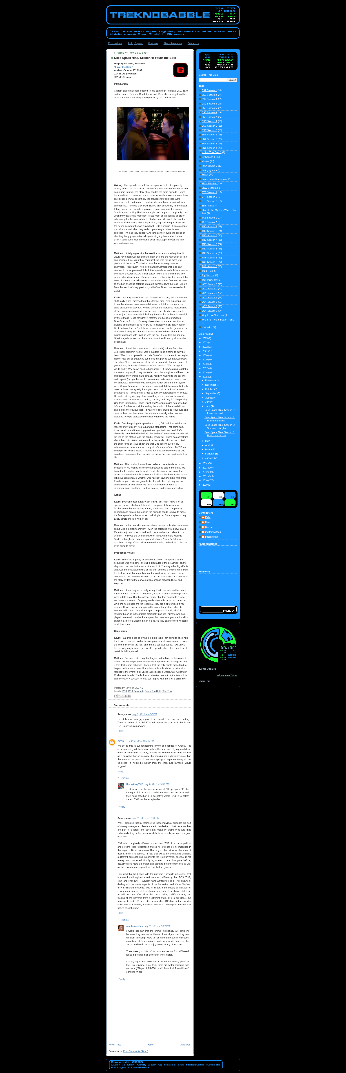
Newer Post (115, 1045)
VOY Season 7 (209, 311)
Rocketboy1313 (134, 784)
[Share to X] (122, 696)
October (209, 389)
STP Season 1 (209, 192)
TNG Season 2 (209, 231)
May (207, 441)
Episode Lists (115, 43)
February (210, 454)
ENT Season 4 (209, 148)
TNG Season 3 (209, 235)
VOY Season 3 (209, 293)
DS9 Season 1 (209, 90)
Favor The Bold (153, 691)
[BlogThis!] (119, 696)
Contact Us (193, 43)
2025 (205, 338)
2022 (205, 347)
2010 (205, 480)
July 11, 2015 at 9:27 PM (157, 926)
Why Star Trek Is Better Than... (218, 320)
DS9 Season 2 (209, 95)
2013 (205, 468)
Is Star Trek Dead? (211, 152)
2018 (205, 364)
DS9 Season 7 (209, 117)
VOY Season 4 (209, 297)
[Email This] (115, 696)
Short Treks (208, 205)
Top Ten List (208, 275)
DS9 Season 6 (135, 691)
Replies (125, 778)
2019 (205, 359)
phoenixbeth (211, 537)
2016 (205, 372)
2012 (205, 472)
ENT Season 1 (209, 134)
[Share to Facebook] (126, 696)
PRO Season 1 (209, 166)
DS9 (124, 691)
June (208, 406)
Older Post (185, 1045)
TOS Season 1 (209, 257)
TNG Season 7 (209, 253)
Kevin (120, 741)
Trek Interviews (210, 280)
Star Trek (167, 691)
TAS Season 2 (209, 222)
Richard (209, 527)
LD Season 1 (208, 157)
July (207, 402)
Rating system (209, 170)
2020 (205, 355)
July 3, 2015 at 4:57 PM (144, 714)
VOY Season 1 (209, 284)
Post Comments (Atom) (135, 1051)
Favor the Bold (123, 67)
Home (150, 1045)
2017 (205, 368)
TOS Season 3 (209, 266)
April (208, 445)
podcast (206, 327)
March (208, 449)
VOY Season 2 (209, 288)
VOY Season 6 (209, 306)
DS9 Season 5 (209, 108)
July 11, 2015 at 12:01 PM (145, 818)
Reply (120, 731)
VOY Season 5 (209, 302)
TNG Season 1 (209, 226)
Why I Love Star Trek (213, 315)
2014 (205, 463)
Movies (205, 161)
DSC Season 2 (209, 126)
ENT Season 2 (209, 139)
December (211, 380)
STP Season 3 (209, 201)
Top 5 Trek (207, 271)
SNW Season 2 (210, 188)
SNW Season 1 (210, 183)
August (209, 398)
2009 (205, 485)
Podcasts (153, 43)
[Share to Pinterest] (129, 696)
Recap (205, 174)
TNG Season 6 (209, 248)
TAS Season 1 (209, 218)
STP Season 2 (209, 197)
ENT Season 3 (209, 143)
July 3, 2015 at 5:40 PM (141, 741)
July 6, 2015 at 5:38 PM (156, 784)
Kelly (207, 517)
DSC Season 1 (209, 121)
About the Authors (173, 43)
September (211, 393)
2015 (205, 377)
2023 (205, 342)
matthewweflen (134, 926)
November (211, 385)
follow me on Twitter (227, 675)
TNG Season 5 (209, 244)
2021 (205, 351)
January (209, 458)
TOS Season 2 (209, 262)
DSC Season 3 (209, 130)
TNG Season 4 (209, 240)
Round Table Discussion (214, 179)
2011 (205, 476)
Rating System (135, 43)
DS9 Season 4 (209, 104)
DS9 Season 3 (209, 99)
